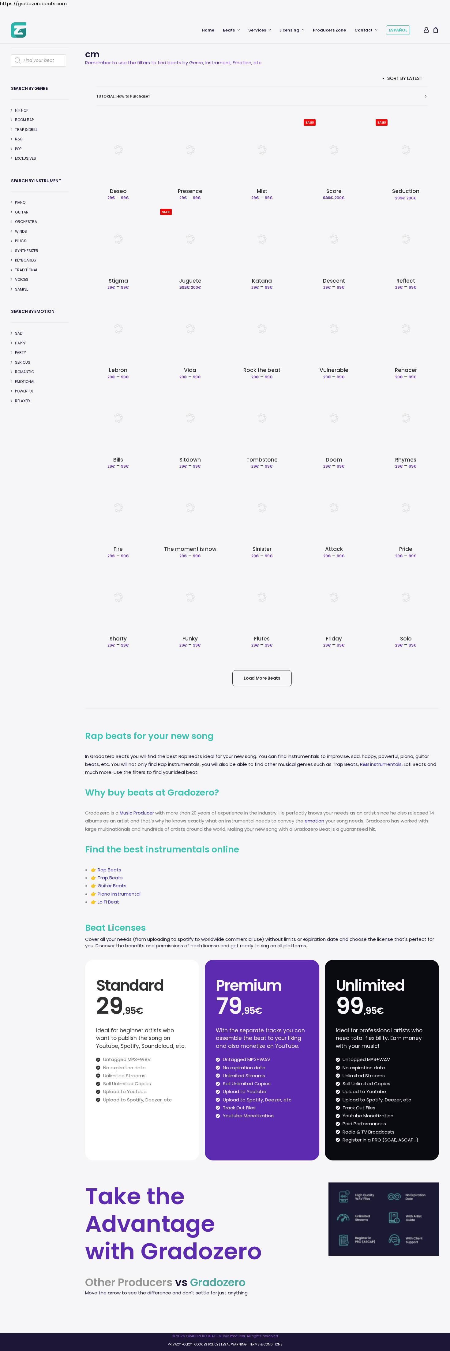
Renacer (406, 370)
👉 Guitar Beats (108, 885)
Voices (21, 279)
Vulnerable (334, 370)
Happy (20, 343)
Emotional (25, 381)
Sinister (262, 549)
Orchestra (26, 221)
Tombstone (262, 459)
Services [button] (257, 30)
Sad (18, 333)
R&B (19, 139)
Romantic (24, 371)
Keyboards (25, 260)
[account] (426, 30)
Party (20, 352)
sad (355, 756)
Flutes (262, 638)
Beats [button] (229, 30)
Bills (118, 459)
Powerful (24, 391)
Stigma (118, 280)
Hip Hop (21, 110)
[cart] (435, 30)
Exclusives (25, 158)
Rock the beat (261, 370)
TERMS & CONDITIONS (266, 1344)
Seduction (405, 191)
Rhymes (405, 459)
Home (208, 30)
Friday (334, 638)
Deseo (118, 191)
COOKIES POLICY (206, 1344)
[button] (118, 149)
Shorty (118, 638)
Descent (334, 280)
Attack (334, 549)
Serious (22, 362)
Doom (334, 459)
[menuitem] (208, 30)
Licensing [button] (289, 30)
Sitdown (190, 459)
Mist (262, 191)
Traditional (26, 270)
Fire (118, 549)
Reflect (405, 280)
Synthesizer (26, 250)
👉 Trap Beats (107, 877)
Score (334, 191)
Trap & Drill (26, 129)
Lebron (118, 370)
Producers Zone (329, 30)
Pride (405, 549)
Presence (190, 191)
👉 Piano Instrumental (116, 894)
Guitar (21, 212)
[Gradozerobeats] (18, 30)
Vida (190, 370)
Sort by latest (404, 78)
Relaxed (22, 400)
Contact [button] (363, 30)
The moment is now (190, 549)
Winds (21, 231)
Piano (20, 202)
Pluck (20, 240)
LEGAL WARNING (234, 1344)
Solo (406, 638)
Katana (262, 280)
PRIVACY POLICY (180, 1344)
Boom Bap (24, 119)
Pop (18, 148)
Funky (190, 638)
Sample (21, 289)
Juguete (190, 280)
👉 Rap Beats (106, 870)
